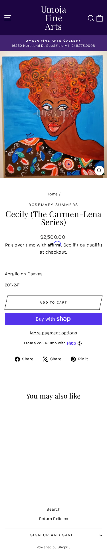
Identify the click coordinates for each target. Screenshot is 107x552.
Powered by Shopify (54, 547)
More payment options (53, 332)
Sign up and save (52, 535)
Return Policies (53, 518)
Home (52, 194)
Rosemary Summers (53, 205)
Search (53, 509)
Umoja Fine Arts (53, 17)
